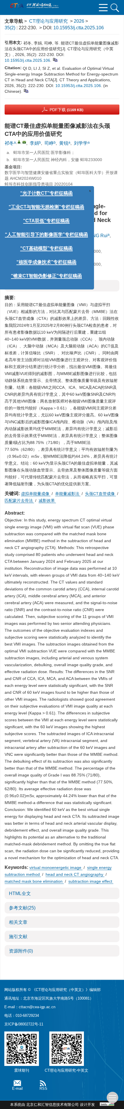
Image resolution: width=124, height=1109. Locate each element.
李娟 (34, 143)
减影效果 (47, 500)
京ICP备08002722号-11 (23, 1024)
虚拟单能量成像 (35, 493)
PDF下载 (66, 109)
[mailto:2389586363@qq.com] (24, 142)
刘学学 (81, 143)
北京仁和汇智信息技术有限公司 (52, 1104)
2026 (79, 21)
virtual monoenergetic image (55, 867)
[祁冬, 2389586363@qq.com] (19, 142)
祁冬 (9, 143)
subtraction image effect (90, 881)
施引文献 (18, 936)
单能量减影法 (67, 493)
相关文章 (18, 922)
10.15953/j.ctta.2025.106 (78, 27)
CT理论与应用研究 (48, 21)
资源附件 (21, 950)
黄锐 (63, 143)
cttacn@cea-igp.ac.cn (37, 1007)
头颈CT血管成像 (100, 493)
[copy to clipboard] (25, 90)
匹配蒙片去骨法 (19, 500)
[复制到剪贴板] (55, 59)
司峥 (49, 143)
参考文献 (22, 907)
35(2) (10, 27)
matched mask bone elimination (34, 881)
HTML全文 (20, 893)
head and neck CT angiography (75, 874)
